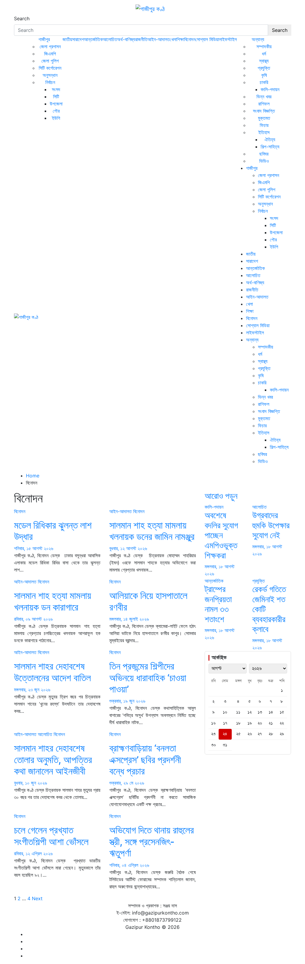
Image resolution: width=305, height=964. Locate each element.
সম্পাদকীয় (264, 46)
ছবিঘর (263, 154)
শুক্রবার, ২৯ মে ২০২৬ (126, 783)
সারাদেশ (78, 39)
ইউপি (56, 118)
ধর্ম (264, 54)
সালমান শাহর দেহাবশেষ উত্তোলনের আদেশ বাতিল (52, 671)
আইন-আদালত (158, 39)
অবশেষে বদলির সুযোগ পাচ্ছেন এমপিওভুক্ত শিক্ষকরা (221, 535)
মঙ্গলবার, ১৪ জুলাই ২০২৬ (129, 619)
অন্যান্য (258, 39)
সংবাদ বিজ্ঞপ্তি (264, 111)
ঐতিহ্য (269, 139)
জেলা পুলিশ (50, 61)
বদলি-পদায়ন (270, 89)
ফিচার (264, 125)
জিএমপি (50, 54)
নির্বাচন (50, 82)
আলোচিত (110, 39)
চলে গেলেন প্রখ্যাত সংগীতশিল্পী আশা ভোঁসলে (51, 835)
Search (21, 18)
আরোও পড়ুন (221, 496)
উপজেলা (56, 104)
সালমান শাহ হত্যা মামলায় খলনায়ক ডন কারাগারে (52, 601)
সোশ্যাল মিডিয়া (207, 39)
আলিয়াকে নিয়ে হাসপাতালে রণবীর (148, 601)
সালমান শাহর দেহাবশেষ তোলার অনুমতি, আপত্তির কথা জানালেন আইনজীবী (53, 759)
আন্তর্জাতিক (93, 39)
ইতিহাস (264, 132)
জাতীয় (67, 39)
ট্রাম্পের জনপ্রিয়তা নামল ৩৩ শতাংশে (218, 604)
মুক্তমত (264, 118)
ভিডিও (264, 161)
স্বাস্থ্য (264, 61)
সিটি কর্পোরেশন (50, 68)
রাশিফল (264, 104)
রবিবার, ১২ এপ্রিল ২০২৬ (33, 853)
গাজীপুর (44, 39)
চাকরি (264, 82)
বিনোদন (189, 39)
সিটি (56, 97)
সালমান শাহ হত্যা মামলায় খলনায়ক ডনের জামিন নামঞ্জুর (151, 530)
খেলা (173, 39)
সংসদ (56, 89)
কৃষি (264, 75)
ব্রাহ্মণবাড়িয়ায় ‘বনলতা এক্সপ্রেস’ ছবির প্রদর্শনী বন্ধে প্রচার (145, 759)
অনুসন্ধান (50, 75)
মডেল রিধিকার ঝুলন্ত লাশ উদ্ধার (53, 530)
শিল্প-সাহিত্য (270, 147)
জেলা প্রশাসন (50, 46)
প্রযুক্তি (264, 68)
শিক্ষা (180, 39)
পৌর (56, 111)
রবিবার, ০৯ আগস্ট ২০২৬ (33, 619)
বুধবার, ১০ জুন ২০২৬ (30, 783)
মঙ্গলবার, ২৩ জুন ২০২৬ (32, 690)
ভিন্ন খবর (263, 97)
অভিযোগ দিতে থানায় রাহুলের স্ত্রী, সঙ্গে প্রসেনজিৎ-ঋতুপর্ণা (151, 841)
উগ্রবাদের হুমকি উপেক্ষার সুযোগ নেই (271, 525)
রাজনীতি (141, 39)
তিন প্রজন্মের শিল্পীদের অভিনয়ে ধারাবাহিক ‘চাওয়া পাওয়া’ (147, 677)
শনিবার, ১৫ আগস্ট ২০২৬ (33, 548)
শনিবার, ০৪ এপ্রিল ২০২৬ (129, 865)
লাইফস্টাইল (228, 39)
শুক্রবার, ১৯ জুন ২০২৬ (127, 701)
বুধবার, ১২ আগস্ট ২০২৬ (128, 548)
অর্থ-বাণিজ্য (126, 39)
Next (37, 898)
